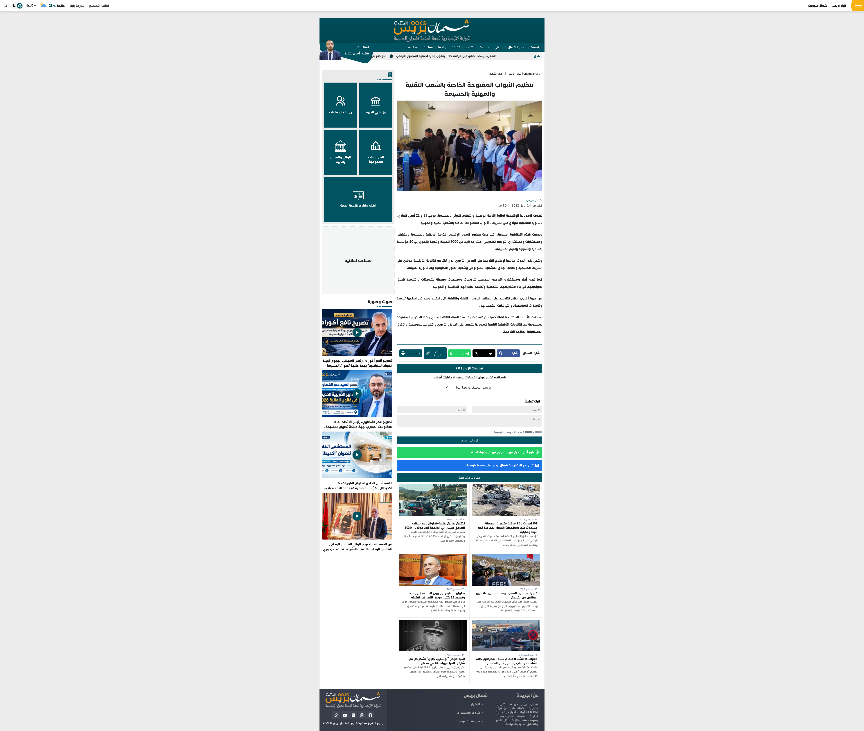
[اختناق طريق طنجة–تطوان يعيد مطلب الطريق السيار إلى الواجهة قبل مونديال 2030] (433, 486)
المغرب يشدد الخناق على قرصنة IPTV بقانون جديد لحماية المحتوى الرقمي (510, 56)
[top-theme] (17, 5)
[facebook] (370, 715)
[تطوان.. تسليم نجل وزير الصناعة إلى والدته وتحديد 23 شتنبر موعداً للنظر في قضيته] (433, 556)
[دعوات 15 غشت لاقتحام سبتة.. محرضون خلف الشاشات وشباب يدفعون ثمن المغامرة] (506, 622)
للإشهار (475, 704)
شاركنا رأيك (76, 6)
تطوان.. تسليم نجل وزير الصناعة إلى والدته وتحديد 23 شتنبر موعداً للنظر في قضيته (436, 595)
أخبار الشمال (496, 74)
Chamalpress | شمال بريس (524, 74)
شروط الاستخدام (468, 713)
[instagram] (362, 715)
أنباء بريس (839, 5)
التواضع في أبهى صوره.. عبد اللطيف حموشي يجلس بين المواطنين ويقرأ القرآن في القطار (391, 56)
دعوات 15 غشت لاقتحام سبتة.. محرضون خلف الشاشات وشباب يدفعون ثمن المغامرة (507, 661)
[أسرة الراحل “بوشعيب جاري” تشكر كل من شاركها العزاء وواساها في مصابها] (433, 622)
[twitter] (353, 715)
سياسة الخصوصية (468, 721)
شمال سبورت (817, 5)
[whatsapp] (336, 715)
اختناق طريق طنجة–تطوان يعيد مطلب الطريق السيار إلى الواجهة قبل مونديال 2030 (435, 525)
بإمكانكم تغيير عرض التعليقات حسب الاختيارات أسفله (469, 377)
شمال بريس (534, 200)
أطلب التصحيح (99, 6)
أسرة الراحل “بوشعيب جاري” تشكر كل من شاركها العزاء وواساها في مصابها (437, 661)
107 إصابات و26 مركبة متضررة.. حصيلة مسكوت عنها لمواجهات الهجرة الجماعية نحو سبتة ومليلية (508, 527)
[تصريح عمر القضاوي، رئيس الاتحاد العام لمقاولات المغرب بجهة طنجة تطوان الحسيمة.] (357, 399)
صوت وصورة (380, 302)
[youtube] (345, 715)
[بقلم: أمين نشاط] (344, 51)
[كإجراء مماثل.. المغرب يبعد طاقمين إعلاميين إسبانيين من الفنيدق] (506, 556)
